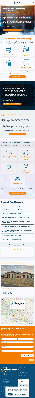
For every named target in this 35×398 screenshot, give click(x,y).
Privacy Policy (18, 391)
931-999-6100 (9, 293)
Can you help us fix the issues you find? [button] (11, 235)
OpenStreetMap (32, 323)
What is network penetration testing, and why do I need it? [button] (16, 206)
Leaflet (28, 323)
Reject (16, 394)
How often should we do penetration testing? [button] (13, 239)
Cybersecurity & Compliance (23, 372)
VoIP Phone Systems (21, 375)
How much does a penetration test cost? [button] (12, 209)
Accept (10, 394)
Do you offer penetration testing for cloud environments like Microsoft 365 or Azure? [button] (17, 230)
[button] (33, 2)
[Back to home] (17, 2)
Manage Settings (23, 394)
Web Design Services (22, 376)
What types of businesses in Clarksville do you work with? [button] (16, 226)
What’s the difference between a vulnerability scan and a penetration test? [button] (16, 221)
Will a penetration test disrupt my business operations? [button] (15, 217)
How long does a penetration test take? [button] (11, 213)
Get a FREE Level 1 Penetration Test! (12, 29)
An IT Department (21, 369)
